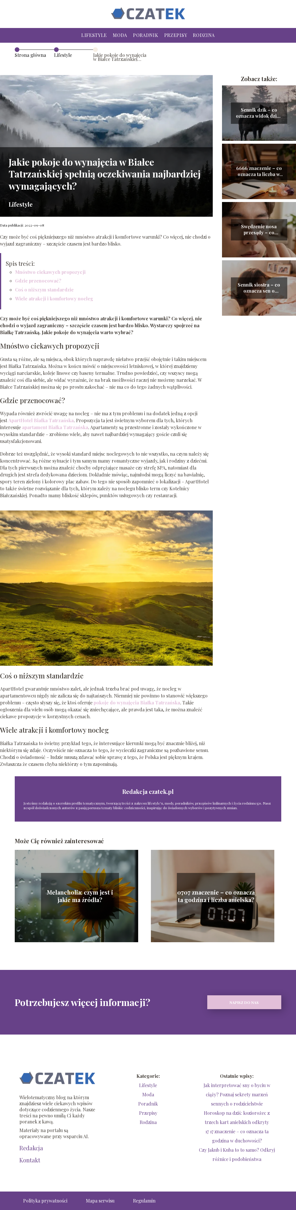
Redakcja (31, 1148)
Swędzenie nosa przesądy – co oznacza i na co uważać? (259, 230)
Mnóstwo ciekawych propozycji (50, 272)
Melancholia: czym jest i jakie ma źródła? (80, 896)
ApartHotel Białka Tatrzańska (41, 420)
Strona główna (30, 55)
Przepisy (175, 35)
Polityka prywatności (45, 1201)
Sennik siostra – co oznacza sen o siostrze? (259, 288)
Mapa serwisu (100, 1201)
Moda (120, 35)
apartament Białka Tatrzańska (55, 427)
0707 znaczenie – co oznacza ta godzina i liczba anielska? (216, 896)
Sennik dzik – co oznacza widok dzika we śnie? (259, 113)
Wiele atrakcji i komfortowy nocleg (54, 299)
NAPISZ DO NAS (244, 1002)
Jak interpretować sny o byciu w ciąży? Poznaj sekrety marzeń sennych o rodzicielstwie (237, 1094)
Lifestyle (94, 35)
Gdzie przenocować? (38, 281)
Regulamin (144, 1201)
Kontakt (29, 1160)
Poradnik (145, 35)
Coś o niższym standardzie (44, 290)
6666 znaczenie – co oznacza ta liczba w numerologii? (259, 171)
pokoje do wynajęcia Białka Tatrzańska (137, 703)
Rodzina (204, 35)
